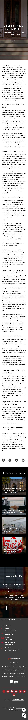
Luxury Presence (18, 700)
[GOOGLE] (24, 691)
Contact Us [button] (14, 608)
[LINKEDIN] (12, 691)
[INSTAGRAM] (7, 691)
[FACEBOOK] (3, 691)
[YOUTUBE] (16, 691)
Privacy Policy (20, 708)
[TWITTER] (20, 691)
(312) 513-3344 (9, 644)
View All (14, 559)
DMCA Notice (14, 710)
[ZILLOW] (14, 694)
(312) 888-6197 (9, 634)
